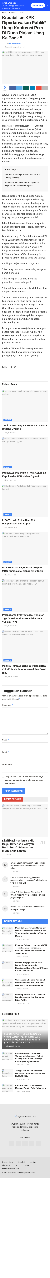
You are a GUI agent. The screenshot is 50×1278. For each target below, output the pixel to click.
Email (5, 752)
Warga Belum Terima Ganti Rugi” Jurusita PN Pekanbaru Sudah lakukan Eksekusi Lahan (27, 866)
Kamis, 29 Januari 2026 (10, 626)
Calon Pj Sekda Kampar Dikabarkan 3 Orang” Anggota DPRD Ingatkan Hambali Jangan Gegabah (27, 895)
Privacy (27, 1165)
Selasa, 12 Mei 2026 (9, 480)
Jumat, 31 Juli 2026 (22, 939)
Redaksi (21, 1162)
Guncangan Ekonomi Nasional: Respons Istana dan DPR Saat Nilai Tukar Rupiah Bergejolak (30, 982)
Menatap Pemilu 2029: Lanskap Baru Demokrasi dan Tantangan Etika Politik (30, 997)
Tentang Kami (7, 1162)
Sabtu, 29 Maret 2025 (23, 1065)
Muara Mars (15, 44)
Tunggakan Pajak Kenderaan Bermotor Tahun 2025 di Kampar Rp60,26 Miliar (30, 1073)
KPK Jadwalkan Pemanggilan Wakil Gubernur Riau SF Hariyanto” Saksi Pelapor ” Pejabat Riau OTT (28, 880)
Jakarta (21, 13)
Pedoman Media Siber (11, 1168)
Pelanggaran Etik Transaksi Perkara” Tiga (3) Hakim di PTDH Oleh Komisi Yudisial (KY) (23, 618)
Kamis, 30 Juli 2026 (22, 1003)
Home (4, 13)
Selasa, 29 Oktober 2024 (13, 1046)
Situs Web (7, 764)
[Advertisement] (25, 1202)
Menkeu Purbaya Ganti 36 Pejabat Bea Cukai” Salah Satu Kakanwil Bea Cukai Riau (24, 669)
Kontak (33, 1162)
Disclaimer (6, 1165)
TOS (17, 1165)
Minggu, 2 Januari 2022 (23, 1091)
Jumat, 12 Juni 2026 (22, 1079)
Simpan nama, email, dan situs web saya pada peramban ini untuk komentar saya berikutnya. (24, 780)
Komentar (7, 705)
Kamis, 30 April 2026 (10, 528)
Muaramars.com (14, 1172)
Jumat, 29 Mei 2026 (9, 433)
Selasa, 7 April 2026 (9, 575)
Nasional (12, 13)
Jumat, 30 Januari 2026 (10, 677)
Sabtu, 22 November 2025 (15, 47)
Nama (5, 739)
